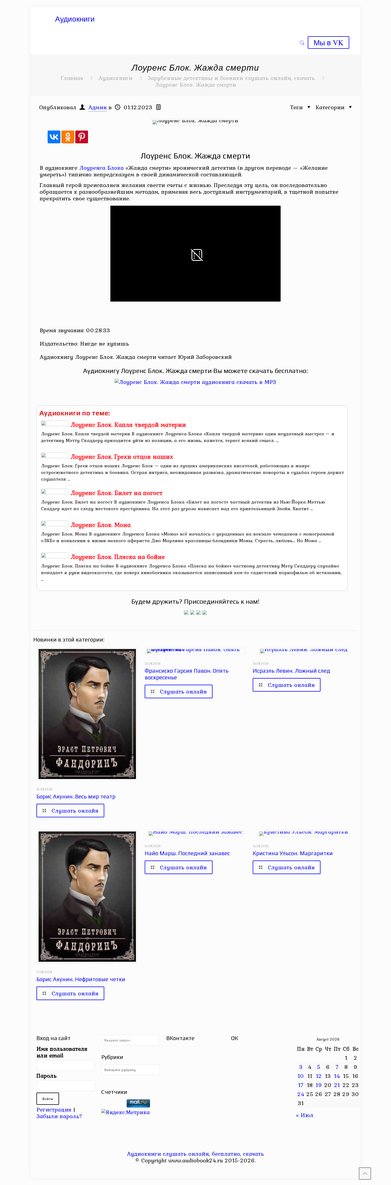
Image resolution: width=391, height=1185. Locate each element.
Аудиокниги (115, 78)
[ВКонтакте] (54, 137)
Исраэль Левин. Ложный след (291, 670)
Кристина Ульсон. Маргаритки (293, 853)
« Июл (304, 1115)
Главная (72, 78)
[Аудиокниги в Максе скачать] (198, 612)
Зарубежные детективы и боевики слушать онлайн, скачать (231, 78)
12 (319, 1076)
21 (337, 1085)
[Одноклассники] (67, 137)
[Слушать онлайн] (195, 382)
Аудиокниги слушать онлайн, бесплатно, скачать (195, 1153)
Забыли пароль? (59, 1116)
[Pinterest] (81, 137)
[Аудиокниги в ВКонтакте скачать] (204, 612)
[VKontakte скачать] (199, 1170)
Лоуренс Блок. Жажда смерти (195, 84)
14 (337, 1076)
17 (300, 1085)
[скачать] (113, 1105)
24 (301, 1094)
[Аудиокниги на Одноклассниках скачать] (192, 612)
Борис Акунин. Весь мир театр (75, 796)
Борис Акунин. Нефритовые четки (80, 979)
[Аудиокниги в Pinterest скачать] (186, 612)
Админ (97, 107)
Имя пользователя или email (61, 1052)
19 (319, 1085)
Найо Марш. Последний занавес (187, 853)
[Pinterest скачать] (192, 1170)
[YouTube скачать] (185, 1170)
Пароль (46, 1075)
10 (301, 1076)
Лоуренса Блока (101, 167)
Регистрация (53, 1109)
